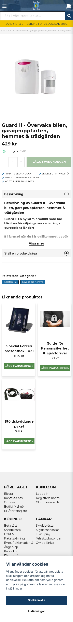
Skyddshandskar (47, 530)
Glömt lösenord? (47, 502)
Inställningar (36, 611)
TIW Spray (43, 534)
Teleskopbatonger (48, 538)
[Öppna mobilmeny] (4, 6)
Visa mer (36, 243)
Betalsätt (10, 525)
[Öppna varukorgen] (68, 6)
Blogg (8, 494)
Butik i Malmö (14, 506)
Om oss (9, 502)
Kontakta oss (13, 498)
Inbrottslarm (10, 281)
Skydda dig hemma (32, 281)
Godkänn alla (36, 600)
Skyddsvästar (45, 525)
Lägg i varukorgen (19, 365)
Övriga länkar (45, 543)
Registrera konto (48, 498)
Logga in (42, 494)
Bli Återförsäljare (15, 511)
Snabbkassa (12, 530)
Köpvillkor (11, 551)
